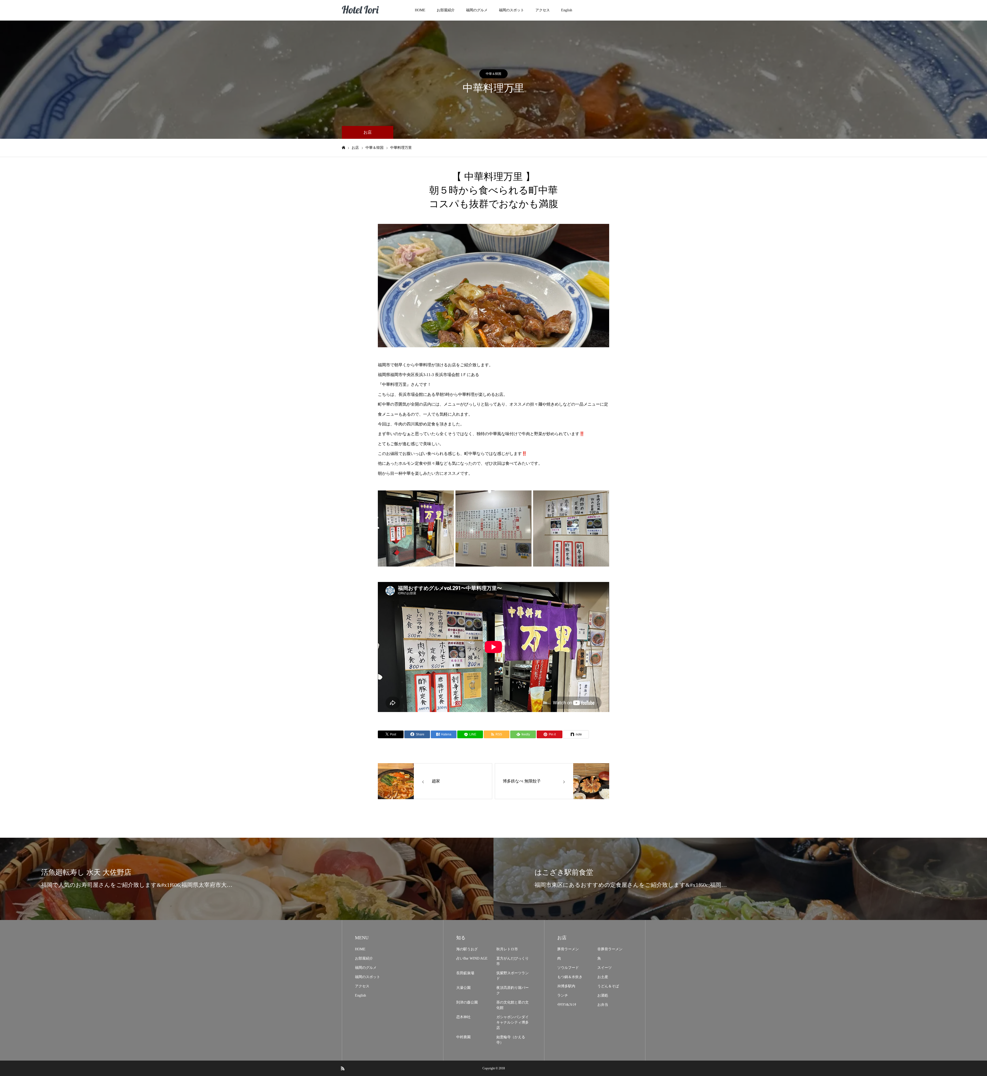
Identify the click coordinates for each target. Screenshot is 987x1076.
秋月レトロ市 (507, 949)
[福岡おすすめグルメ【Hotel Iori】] (361, 10)
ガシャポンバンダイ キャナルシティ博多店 (512, 1022)
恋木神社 (463, 1017)
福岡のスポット (511, 10)
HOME (420, 10)
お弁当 (602, 1005)
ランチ (562, 995)
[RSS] (342, 1068)
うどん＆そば (608, 986)
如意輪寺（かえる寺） (510, 1039)
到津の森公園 (467, 1002)
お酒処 (602, 995)
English (566, 10)
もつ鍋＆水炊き (569, 977)
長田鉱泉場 (465, 973)
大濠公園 (463, 988)
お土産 (602, 977)
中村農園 (463, 1037)
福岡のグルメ (477, 10)
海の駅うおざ (467, 949)
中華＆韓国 (493, 74)
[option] (493, 285)
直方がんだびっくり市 (512, 961)
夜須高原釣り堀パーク (512, 990)
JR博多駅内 (566, 986)
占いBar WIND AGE (472, 958)
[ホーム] (343, 147)
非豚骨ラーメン (610, 949)
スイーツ (604, 968)
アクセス (542, 10)
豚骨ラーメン (568, 949)
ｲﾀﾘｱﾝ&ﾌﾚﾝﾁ (566, 1005)
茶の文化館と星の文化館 (512, 1005)
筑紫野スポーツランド (512, 975)
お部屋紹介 (446, 10)
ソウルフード (568, 968)
